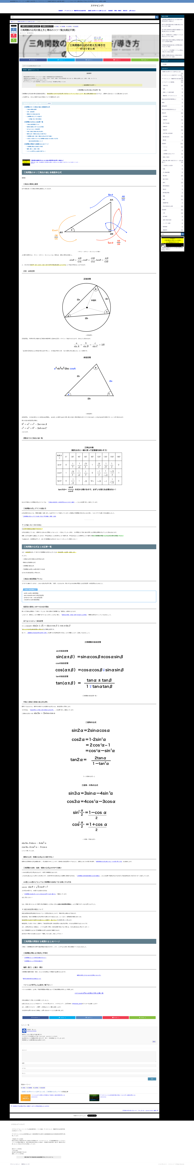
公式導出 (70, 26)
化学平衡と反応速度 (173, 133)
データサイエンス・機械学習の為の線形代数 (75, 10)
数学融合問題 (173, 192)
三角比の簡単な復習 (31, 109)
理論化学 (173, 130)
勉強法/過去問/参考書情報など (172, 99)
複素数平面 (173, 202)
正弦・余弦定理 (30, 111)
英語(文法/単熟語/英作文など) (172, 109)
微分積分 (173, 175)
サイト (24, 1073)
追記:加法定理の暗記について (36, 141)
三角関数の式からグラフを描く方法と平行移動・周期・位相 (39, 516)
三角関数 (63, 26)
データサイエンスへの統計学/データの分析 (172, 76)
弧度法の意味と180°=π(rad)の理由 (35, 126)
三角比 (57, 26)
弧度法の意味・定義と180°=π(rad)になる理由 (74, 614)
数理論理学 (172, 106)
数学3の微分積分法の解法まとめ (32, 978)
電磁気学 (173, 230)
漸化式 (173, 189)
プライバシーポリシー (15, 1164)
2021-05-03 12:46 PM (31, 1031)
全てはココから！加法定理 (33, 129)
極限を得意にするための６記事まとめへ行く (89, 975)
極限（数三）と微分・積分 (33, 148)
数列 (173, 182)
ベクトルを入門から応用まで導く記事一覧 (89, 993)
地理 (173, 89)
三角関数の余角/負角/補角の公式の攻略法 (88, 875)
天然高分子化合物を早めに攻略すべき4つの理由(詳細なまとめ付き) (31, 1106)
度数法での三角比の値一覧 (33, 114)
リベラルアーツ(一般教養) (172, 82)
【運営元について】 (25, 1164)
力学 (173, 213)
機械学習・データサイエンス (173, 95)
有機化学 (173, 119)
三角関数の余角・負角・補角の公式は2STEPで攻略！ (40, 136)
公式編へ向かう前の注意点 (35, 119)
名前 (23, 1063)
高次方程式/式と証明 (173, 206)
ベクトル (173, 147)
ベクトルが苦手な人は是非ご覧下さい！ (36, 151)
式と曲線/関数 (173, 172)
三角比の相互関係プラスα (33, 124)
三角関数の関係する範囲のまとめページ (36, 144)
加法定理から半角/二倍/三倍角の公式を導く (42, 709)
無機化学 (173, 126)
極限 (173, 199)
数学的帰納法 (173, 185)
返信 (154, 1041)
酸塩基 (173, 140)
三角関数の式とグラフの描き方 (34, 116)
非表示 (49, 103)
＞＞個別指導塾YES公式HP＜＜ (89, 85)
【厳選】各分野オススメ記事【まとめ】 (97, 10)
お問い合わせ (132, 10)
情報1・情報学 (117, 10)
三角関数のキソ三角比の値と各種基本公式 (37, 107)
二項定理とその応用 (173, 165)
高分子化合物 (173, 123)
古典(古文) (173, 85)
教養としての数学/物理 (173, 92)
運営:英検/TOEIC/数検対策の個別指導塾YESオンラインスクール (38, 1157)
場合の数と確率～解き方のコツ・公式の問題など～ (172, 161)
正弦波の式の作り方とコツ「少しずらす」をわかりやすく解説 (139, 1110)
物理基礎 (173, 226)
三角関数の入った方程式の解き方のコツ (35, 957)
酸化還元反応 (173, 136)
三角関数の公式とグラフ (47, 26)
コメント (24, 1050)
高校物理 (110, 10)
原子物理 (173, 216)
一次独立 (173, 150)
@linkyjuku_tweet (77, 1003)
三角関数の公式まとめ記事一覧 (33, 122)
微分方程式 (173, 179)
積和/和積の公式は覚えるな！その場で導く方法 (109, 861)
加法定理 (76, 26)
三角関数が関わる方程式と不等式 (35, 146)
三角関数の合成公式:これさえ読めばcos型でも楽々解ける (40, 894)
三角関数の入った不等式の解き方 (33, 961)
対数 (173, 169)
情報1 (172, 102)
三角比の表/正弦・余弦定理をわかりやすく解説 (61, 502)
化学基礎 (173, 116)
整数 (173, 196)
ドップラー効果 (173, 223)
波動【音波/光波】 (173, 219)
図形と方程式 (173, 157)
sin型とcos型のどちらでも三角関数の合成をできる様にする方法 (42, 138)
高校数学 (61, 10)
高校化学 (125, 10)
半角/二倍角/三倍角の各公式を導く (35, 131)
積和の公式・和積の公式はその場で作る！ (37, 133)
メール (24, 1068)
